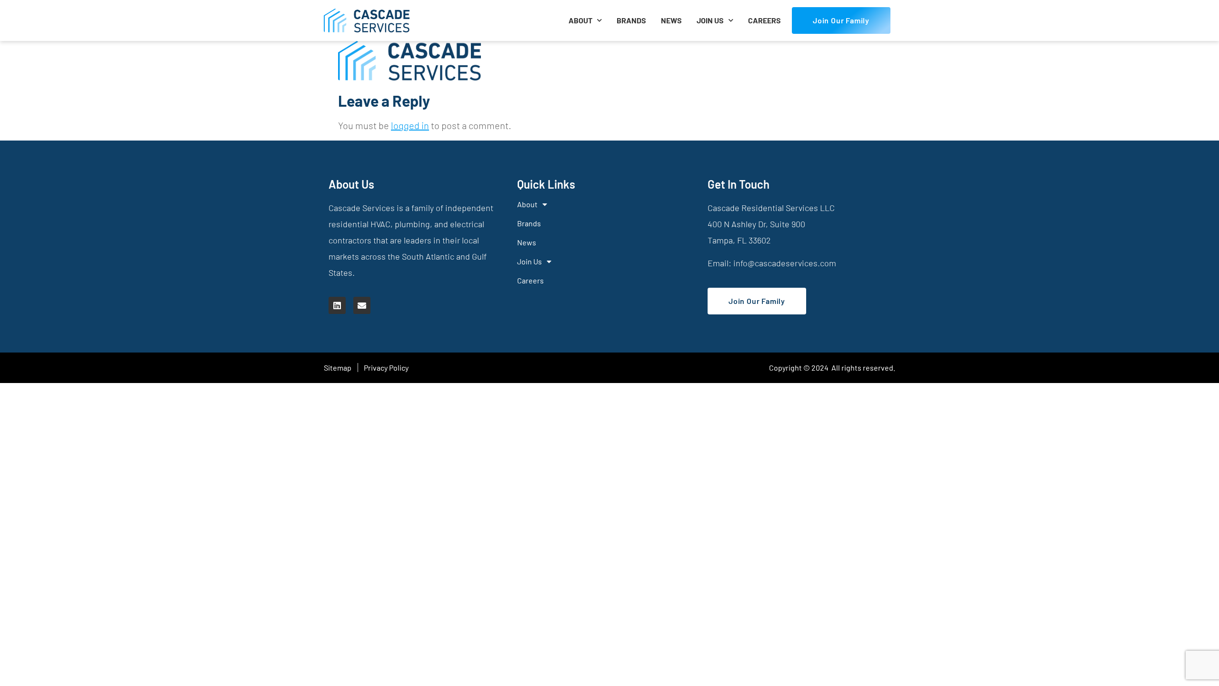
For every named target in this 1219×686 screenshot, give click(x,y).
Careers (764, 20)
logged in (410, 125)
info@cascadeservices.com (784, 263)
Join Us (710, 20)
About (580, 20)
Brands (631, 20)
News (671, 20)
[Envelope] (361, 305)
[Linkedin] (337, 305)
